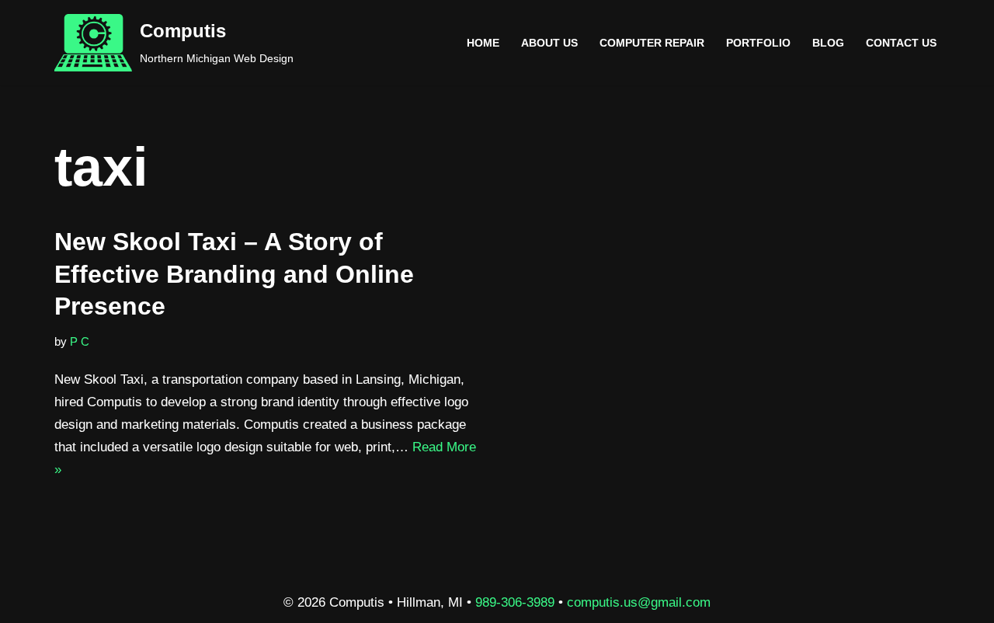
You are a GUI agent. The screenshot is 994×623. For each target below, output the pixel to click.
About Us (549, 43)
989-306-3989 (514, 602)
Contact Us (901, 43)
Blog (828, 43)
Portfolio (758, 43)
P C (79, 341)
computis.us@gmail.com (639, 602)
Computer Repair (652, 43)
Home (483, 43)
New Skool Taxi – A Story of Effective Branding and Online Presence (234, 274)
